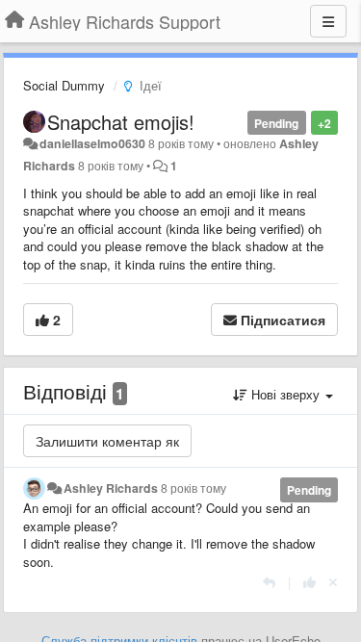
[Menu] (328, 21)
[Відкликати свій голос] (333, 582)
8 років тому (193, 488)
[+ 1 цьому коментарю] (309, 582)
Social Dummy (64, 85)
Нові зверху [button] (285, 394)
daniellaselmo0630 (92, 143)
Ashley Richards (111, 488)
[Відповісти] (269, 582)
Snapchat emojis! (120, 122)
